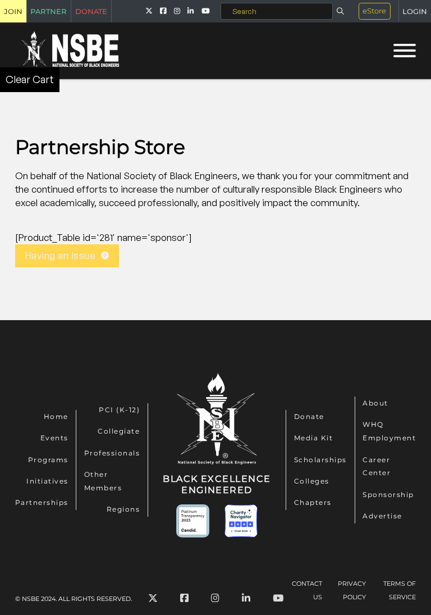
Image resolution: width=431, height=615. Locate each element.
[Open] (404, 50)
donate (91, 11)
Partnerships (41, 502)
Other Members (103, 481)
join (13, 11)
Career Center (377, 466)
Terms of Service (399, 590)
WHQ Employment (389, 431)
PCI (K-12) (119, 410)
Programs (48, 459)
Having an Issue (60, 255)
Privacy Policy (352, 590)
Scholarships (320, 459)
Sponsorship (388, 494)
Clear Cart (30, 79)
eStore (374, 10)
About (375, 403)
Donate (309, 416)
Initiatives (47, 481)
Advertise (382, 516)
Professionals (112, 453)
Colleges (311, 481)
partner (48, 11)
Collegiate (119, 431)
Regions (123, 509)
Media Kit (313, 438)
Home (56, 416)
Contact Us (307, 590)
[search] (340, 11)
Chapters (313, 502)
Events (54, 438)
